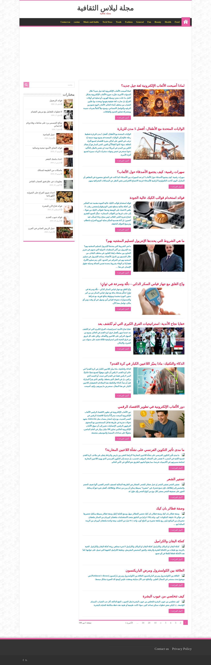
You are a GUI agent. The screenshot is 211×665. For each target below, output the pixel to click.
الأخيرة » (129, 623)
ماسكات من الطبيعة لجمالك (49, 170)
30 (143, 623)
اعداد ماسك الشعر (53, 159)
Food (177, 22)
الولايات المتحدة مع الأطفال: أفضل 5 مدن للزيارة (150, 128)
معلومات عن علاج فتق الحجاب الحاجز (45, 181)
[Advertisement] (105, 51)
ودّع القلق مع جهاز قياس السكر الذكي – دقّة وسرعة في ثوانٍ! (142, 284)
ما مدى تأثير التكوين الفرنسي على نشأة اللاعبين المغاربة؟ (144, 450)
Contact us (65, 22)
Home (185, 21)
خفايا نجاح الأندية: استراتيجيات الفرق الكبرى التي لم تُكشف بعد (141, 324)
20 (149, 623)
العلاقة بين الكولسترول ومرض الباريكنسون (155, 570)
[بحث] (26, 85)
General (140, 22)
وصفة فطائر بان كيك (170, 508)
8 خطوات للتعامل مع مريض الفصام (46, 111)
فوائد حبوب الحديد (54, 217)
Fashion (129, 22)
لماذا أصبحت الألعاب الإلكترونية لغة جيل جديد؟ (152, 85)
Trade (118, 22)
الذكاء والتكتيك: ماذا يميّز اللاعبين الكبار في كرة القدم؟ (147, 363)
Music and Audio (91, 22)
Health (168, 22)
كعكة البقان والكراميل (169, 541)
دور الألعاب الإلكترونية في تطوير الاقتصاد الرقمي (151, 406)
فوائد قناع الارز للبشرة (52, 206)
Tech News (107, 22)
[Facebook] (23, 660)
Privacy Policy (182, 649)
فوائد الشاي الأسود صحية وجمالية (47, 148)
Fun (149, 22)
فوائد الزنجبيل (56, 100)
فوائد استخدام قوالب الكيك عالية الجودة (157, 197)
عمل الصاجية (49, 134)
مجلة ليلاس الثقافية (105, 8)
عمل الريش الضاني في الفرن (41, 228)
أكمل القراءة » (123, 118)
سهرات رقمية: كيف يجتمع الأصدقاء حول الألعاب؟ (150, 172)
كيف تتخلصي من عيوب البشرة (163, 596)
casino (77, 22)
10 (155, 623)
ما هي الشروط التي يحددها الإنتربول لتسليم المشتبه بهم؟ (145, 241)
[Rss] (26, 660)
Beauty (158, 22)
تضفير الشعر (175, 479)
